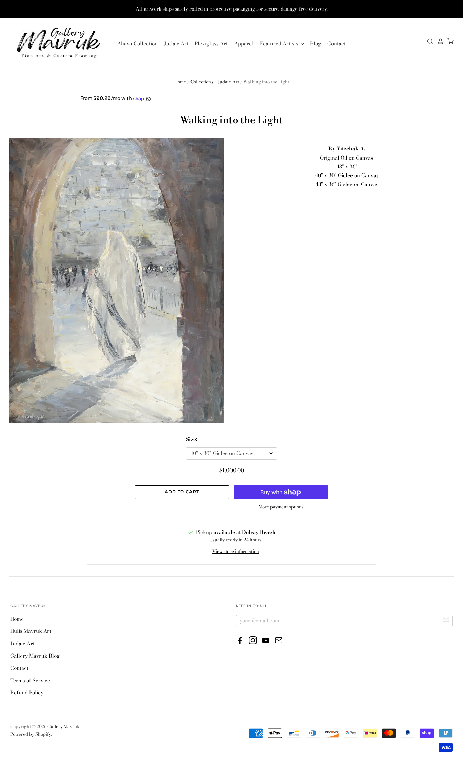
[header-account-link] (439, 41)
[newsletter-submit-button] (446, 620)
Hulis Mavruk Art (30, 631)
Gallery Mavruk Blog (35, 656)
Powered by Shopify (30, 734)
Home (180, 81)
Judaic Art (176, 43)
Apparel (244, 43)
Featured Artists (280, 43)
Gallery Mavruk (63, 726)
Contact (336, 43)
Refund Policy (26, 693)
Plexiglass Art (211, 43)
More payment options (281, 506)
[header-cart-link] (449, 41)
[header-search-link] (428, 41)
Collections (201, 81)
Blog (315, 43)
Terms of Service (30, 680)
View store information (235, 551)
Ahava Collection (137, 43)
